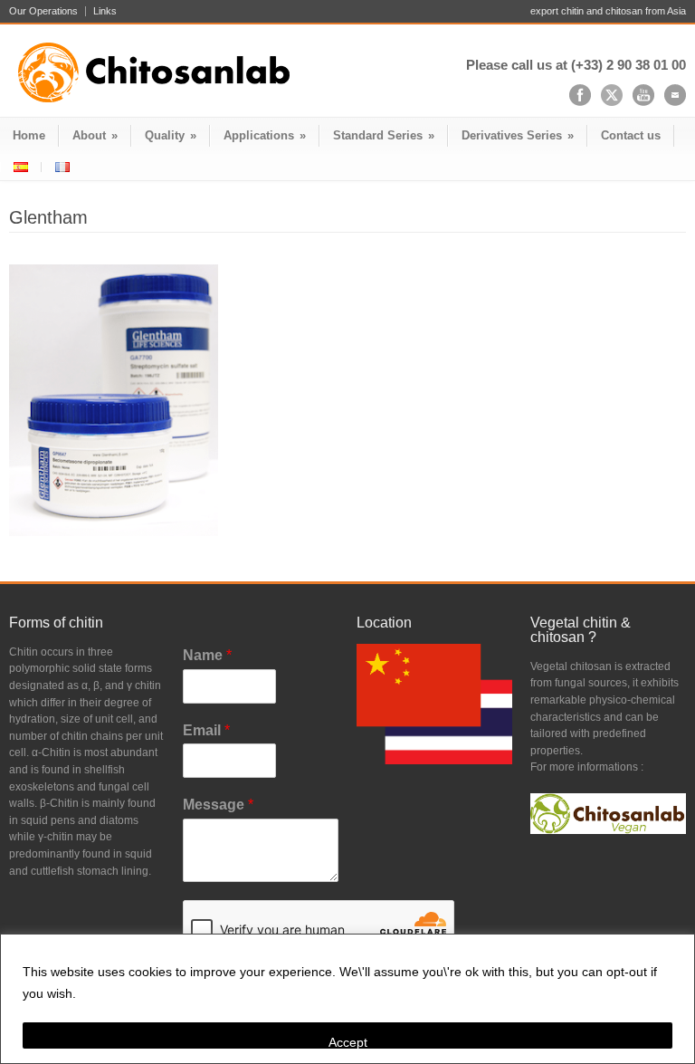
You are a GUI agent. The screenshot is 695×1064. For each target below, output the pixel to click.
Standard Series (383, 135)
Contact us (631, 135)
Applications (265, 135)
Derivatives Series (518, 135)
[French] (62, 167)
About (95, 135)
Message (218, 804)
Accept (347, 1042)
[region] (347, 999)
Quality (170, 135)
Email (206, 730)
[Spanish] (21, 167)
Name (207, 655)
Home (29, 135)
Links (105, 11)
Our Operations (43, 11)
